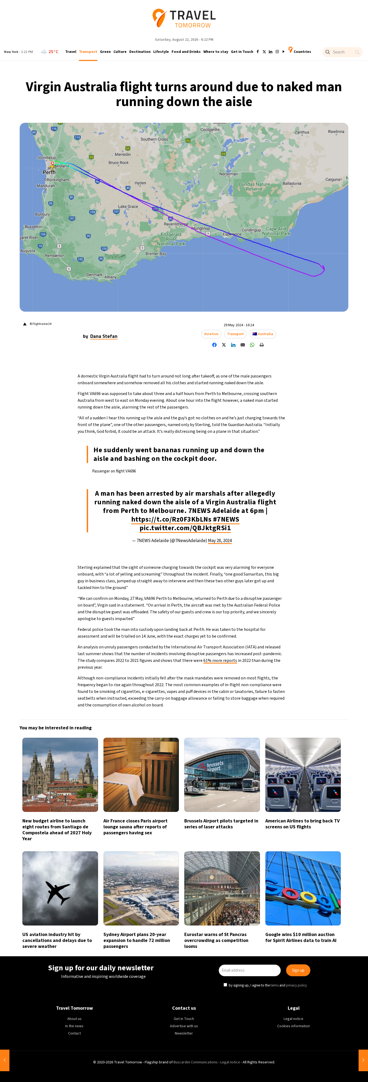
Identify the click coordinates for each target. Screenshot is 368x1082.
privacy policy (258, 565)
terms (235, 565)
